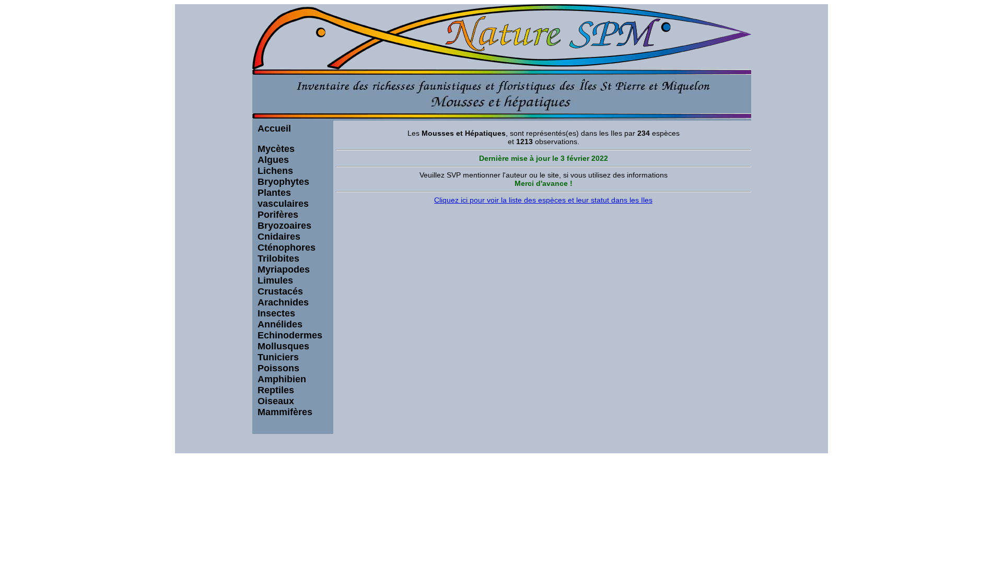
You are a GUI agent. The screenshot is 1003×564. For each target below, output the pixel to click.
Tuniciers (278, 357)
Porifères (278, 214)
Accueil (274, 128)
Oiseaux (276, 401)
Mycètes (276, 149)
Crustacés (280, 291)
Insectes (276, 313)
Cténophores (287, 247)
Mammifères (285, 412)
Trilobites (278, 258)
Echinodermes (290, 335)
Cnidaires (279, 236)
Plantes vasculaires (283, 198)
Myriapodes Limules (284, 275)
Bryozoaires (284, 225)
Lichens (275, 171)
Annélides (280, 324)
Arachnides (283, 302)
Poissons (278, 368)
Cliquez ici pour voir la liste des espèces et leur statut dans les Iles (543, 200)
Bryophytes (283, 182)
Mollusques (283, 346)
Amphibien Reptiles (282, 384)
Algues (273, 160)
